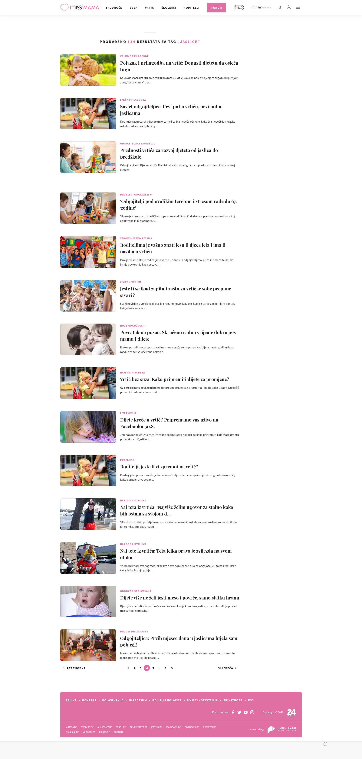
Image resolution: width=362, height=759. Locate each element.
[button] (298, 7)
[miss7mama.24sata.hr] (80, 7)
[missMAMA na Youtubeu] (245, 712)
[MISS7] (239, 7)
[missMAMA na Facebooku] (233, 712)
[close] (325, 744)
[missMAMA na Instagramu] (252, 712)
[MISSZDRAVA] (261, 7)
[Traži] (280, 7)
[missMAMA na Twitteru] (239, 712)
